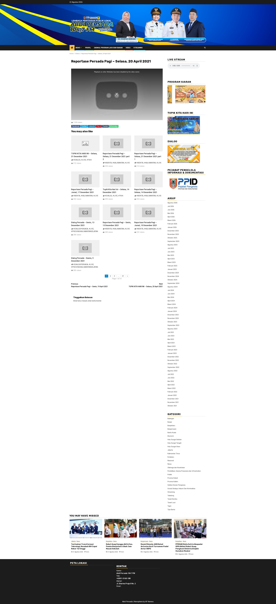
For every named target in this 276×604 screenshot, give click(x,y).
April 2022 (171, 385)
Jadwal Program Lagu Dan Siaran (108, 48)
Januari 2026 (172, 227)
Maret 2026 (172, 220)
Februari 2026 (172, 224)
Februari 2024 (172, 308)
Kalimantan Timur (174, 454)
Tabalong (171, 496)
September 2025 (173, 241)
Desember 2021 (173, 399)
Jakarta (170, 450)
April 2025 (171, 259)
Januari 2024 (172, 311)
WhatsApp (114, 126)
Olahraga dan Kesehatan (176, 468)
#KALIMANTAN (118, 163)
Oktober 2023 (172, 322)
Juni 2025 (171, 252)
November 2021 (173, 402)
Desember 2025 (173, 231)
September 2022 (173, 367)
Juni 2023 (171, 336)
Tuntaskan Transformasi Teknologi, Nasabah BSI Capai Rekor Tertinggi (84, 546)
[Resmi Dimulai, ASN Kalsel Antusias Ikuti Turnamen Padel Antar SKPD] (155, 528)
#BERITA (108, 163)
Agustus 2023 (172, 329)
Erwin (87, 552)
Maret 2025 (172, 262)
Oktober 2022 (172, 364)
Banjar (170, 422)
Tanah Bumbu (172, 499)
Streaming (138, 48)
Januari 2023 (172, 353)
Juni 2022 (171, 378)
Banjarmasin (172, 429)
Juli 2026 (171, 206)
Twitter (84, 126)
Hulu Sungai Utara (174, 447)
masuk (84, 301)
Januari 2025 (172, 269)
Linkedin (92, 126)
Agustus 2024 (172, 287)
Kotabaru (171, 457)
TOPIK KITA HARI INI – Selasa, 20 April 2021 (146, 285)
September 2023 (173, 325)
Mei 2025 (171, 255)
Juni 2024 (171, 294)
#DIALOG (76, 160)
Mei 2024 (171, 297)
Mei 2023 (171, 339)
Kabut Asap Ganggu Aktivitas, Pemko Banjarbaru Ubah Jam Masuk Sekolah (119, 546)
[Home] (72, 47)
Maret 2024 (172, 304)
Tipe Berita (171, 510)
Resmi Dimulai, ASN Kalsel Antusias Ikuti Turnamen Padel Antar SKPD (154, 546)
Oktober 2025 (172, 238)
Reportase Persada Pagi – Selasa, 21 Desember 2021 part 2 (116, 156)
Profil (88, 48)
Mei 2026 (171, 213)
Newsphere (138, 602)
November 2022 (173, 360)
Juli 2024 (171, 290)
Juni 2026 (171, 210)
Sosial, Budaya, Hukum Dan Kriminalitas (181, 489)
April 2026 (171, 217)
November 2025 (173, 234)
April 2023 (171, 343)
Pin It (99, 126)
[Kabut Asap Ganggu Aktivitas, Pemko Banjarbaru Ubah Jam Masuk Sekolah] (120, 528)
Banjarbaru (171, 426)
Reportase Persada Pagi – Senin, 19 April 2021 (89, 285)
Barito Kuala (172, 433)
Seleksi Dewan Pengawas (176, 485)
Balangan (171, 419)
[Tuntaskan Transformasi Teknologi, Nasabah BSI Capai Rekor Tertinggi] (86, 528)
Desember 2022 (173, 357)
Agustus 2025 (172, 245)
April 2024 (171, 301)
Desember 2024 (173, 273)
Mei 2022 (171, 381)
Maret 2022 (172, 388)
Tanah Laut (171, 503)
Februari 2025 (172, 266)
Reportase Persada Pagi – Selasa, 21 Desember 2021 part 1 (147, 156)
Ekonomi (171, 436)
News (78, 48)
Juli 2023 (171, 332)
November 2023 (173, 318)
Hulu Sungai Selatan (175, 440)
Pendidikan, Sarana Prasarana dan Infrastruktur (184, 471)
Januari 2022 (172, 395)
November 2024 (173, 276)
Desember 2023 (173, 315)
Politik (170, 475)
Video (128, 48)
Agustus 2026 (172, 203)
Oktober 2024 (172, 280)
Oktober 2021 (172, 406)
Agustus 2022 (172, 371)
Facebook (75, 126)
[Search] (205, 48)
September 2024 (173, 283)
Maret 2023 (172, 346)
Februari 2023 (172, 350)
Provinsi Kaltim (173, 482)
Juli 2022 (171, 374)
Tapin (169, 506)
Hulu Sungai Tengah (174, 443)
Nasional (171, 461)
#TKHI (89, 160)
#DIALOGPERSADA (80, 229)
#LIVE (83, 160)
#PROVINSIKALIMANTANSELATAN (84, 231)
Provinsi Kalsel (173, 478)
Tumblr (105, 126)
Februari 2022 (172, 392)
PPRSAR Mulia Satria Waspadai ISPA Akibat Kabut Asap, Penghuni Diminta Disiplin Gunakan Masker (189, 547)
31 (123, 276)
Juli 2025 (171, 248)
